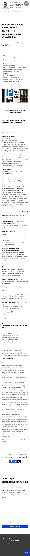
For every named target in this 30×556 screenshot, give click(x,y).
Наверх (14, 547)
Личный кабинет (15, 540)
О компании (12, 538)
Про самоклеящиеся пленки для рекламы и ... (17, 4)
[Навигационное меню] (26, 3)
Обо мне (5, 538)
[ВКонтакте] (15, 461)
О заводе (19, 538)
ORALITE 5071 (5, 13)
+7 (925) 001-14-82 (15, 7)
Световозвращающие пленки (16, 11)
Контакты (25, 538)
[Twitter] (19, 461)
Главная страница (5, 11)
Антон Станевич (15, 2)
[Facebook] (11, 461)
